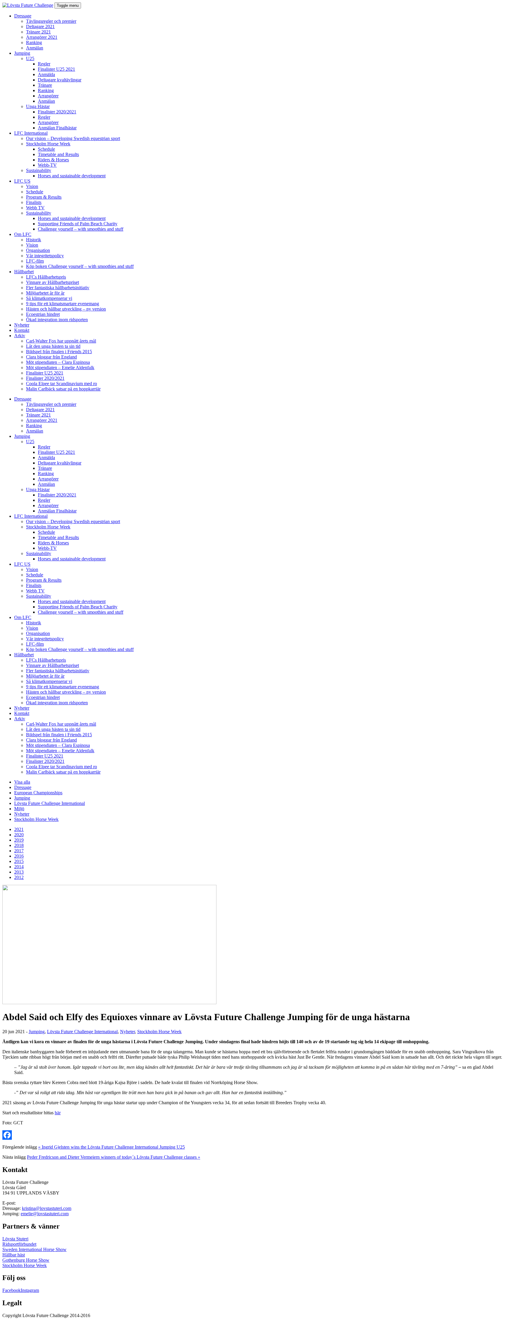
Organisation (38, 250)
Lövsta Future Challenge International (49, 803)
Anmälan (34, 47)
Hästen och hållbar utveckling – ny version (66, 308)
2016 (19, 856)
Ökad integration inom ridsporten (57, 319)
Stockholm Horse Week (48, 143)
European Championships (38, 792)
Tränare (45, 85)
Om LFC (22, 234)
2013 (19, 872)
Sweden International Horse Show (34, 1249)
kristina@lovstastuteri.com (46, 1208)
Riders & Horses (53, 159)
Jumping (22, 53)
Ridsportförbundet (19, 1244)
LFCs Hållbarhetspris (46, 276)
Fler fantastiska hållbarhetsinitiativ (57, 287)
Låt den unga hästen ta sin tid (53, 346)
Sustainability (38, 170)
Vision (32, 186)
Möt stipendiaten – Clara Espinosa (58, 362)
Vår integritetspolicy (45, 255)
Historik (33, 239)
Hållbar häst (13, 1254)
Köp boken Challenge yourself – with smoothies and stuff (80, 266)
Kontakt (21, 330)
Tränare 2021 (38, 31)
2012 (19, 877)
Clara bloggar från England (51, 356)
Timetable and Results (58, 154)
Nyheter (21, 324)
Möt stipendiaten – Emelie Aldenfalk (60, 367)
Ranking (34, 42)
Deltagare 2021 (40, 26)
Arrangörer (48, 95)
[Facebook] (255, 1135)
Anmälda (46, 74)
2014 (19, 866)
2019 (19, 840)
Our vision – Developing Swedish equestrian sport (73, 138)
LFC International (31, 133)
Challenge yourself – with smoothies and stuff (80, 229)
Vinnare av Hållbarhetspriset (52, 282)
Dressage (22, 15)
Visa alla (22, 782)
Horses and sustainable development (72, 175)
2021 (19, 829)
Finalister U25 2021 (56, 69)
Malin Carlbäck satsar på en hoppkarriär (63, 388)
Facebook (11, 1290)
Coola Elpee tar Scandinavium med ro (61, 383)
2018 (19, 845)
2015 (19, 861)
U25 (30, 58)
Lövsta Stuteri (15, 1238)
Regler (44, 63)
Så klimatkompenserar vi (49, 298)
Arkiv (19, 335)
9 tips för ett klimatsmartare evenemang (62, 303)
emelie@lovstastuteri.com (45, 1213)
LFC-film (35, 260)
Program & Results (44, 197)
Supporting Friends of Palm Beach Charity (77, 223)
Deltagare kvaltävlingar (59, 79)
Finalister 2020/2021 (57, 111)
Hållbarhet (24, 271)
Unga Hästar (38, 106)
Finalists (33, 202)
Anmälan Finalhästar (57, 127)
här (58, 1112)
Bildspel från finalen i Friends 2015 (59, 351)
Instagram (30, 1290)
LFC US (22, 181)
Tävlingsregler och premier (51, 21)
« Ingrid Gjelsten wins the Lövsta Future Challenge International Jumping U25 (111, 1147)
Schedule (46, 149)
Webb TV (35, 207)
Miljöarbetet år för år (45, 292)
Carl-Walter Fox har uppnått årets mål (61, 340)
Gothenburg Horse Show (25, 1260)
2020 (19, 834)
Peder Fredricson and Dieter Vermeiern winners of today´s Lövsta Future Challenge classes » (113, 1157)
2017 (19, 850)
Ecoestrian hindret (43, 314)
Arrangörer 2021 (41, 37)
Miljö (19, 808)
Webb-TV (47, 165)
